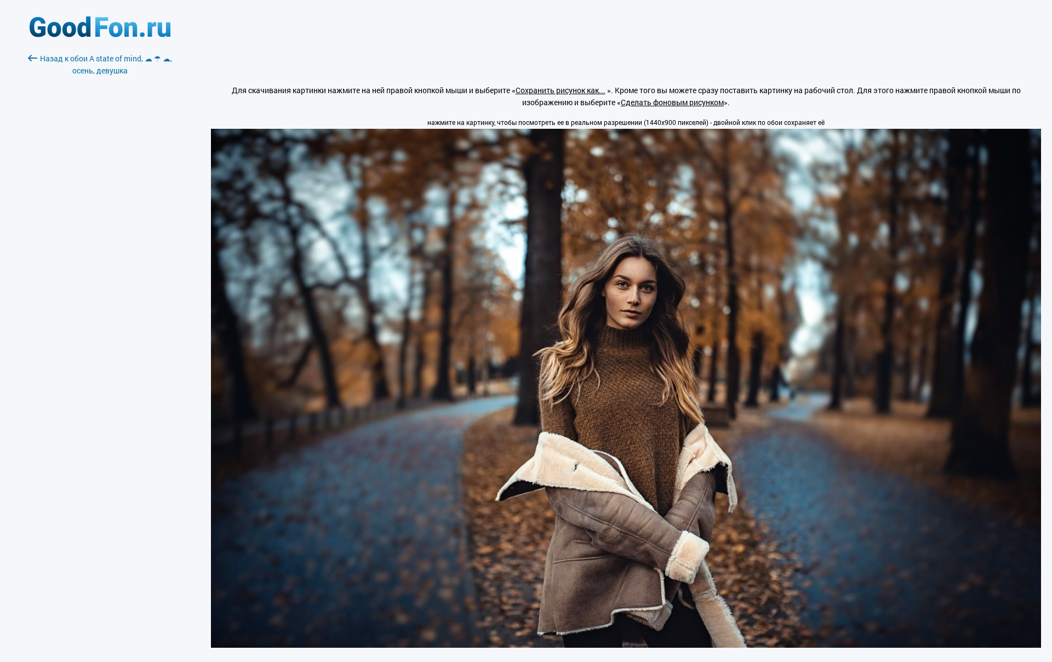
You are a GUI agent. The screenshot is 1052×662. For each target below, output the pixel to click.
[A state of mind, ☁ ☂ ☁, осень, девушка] (626, 645)
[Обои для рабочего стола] (100, 34)
